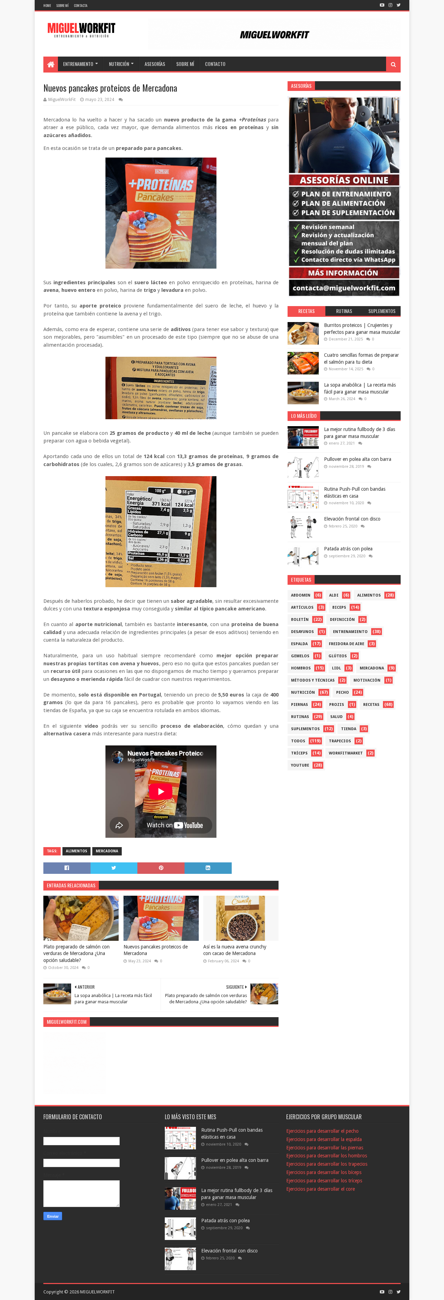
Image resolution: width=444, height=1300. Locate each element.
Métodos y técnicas (313, 680)
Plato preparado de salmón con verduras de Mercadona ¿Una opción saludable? (76, 953)
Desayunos (302, 632)
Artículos (302, 607)
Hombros (301, 668)
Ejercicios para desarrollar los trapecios (326, 1164)
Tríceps (299, 753)
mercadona (107, 851)
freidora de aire (346, 644)
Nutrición (303, 692)
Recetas (371, 704)
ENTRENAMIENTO (78, 63)
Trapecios (340, 741)
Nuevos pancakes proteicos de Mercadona (155, 950)
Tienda (348, 729)
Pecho (342, 692)
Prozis (336, 704)
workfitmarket (346, 753)
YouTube (300, 765)
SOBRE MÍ (185, 63)
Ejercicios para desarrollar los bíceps (323, 1172)
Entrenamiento (350, 632)
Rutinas (300, 717)
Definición (342, 619)
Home (47, 5)
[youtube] (382, 5)
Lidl (336, 668)
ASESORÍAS (155, 63)
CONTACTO (215, 63)
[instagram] (390, 5)
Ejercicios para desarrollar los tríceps (324, 1180)
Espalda (299, 644)
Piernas (299, 704)
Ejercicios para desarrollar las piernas (324, 1147)
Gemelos (300, 656)
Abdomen (300, 595)
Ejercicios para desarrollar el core (320, 1189)
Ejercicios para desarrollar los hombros (326, 1155)
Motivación (367, 680)
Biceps (339, 607)
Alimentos (76, 851)
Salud (336, 717)
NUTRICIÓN (119, 63)
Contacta (80, 5)
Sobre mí (62, 5)
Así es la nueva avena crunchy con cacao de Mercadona (234, 950)
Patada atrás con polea (348, 548)
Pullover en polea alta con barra (357, 459)
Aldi (334, 595)
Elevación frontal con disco (352, 519)
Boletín (300, 619)
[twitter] (398, 5)
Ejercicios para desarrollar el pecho (322, 1131)
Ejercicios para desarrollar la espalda (324, 1139)
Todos (298, 741)
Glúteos (337, 656)
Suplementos (305, 729)
